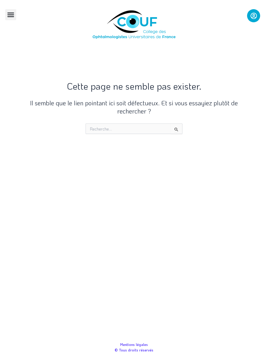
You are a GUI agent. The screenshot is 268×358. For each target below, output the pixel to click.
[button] (10, 14)
